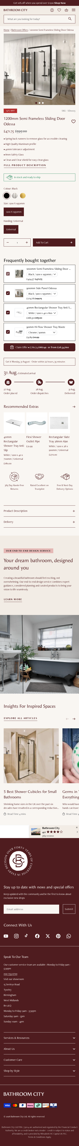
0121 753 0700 (10, 973)
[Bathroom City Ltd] (15, 10)
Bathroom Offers (19, 29)
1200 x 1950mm (13, 211)
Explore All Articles (20, 718)
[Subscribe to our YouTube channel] (6, 936)
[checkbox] (8, 293)
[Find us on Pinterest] (58, 936)
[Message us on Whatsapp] (68, 936)
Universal (11, 229)
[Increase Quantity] (27, 242)
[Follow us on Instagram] (16, 936)
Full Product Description (25, 165)
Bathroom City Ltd (19, 1116)
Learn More (13, 599)
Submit (69, 909)
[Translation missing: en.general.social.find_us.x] (47, 936)
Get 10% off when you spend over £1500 (39, 3)
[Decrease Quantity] (8, 242)
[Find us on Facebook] (37, 936)
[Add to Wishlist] (73, 121)
